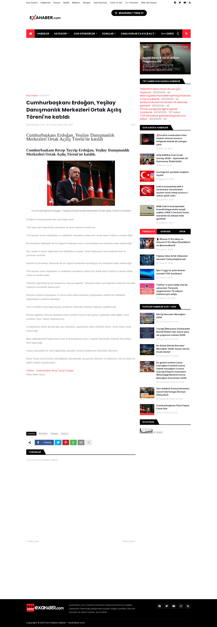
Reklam (76, 2)
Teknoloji (148, 231)
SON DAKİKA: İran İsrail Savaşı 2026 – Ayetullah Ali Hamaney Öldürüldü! (172, 158)
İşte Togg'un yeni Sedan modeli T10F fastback (170, 272)
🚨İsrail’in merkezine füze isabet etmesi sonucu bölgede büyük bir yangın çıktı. (171, 140)
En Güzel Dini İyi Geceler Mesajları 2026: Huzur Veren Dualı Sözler (173, 348)
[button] (178, 33)
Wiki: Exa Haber (149, 2)
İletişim (87, 2)
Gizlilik (66, 2)
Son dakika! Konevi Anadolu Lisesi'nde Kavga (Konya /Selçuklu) (172, 391)
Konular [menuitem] (108, 33)
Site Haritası (100, 2)
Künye (57, 2)
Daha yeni (33, 541)
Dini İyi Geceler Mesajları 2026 (170, 316)
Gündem (45, 95)
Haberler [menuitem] (43, 33)
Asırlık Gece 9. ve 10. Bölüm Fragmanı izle (160, 59)
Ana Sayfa (32, 2)
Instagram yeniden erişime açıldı (172, 174)
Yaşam (64, 433)
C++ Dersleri (131, 2)
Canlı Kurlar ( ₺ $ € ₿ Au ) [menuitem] (137, 33)
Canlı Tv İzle (116, 2)
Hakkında (46, 2)
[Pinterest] (65, 442)
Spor (182, 231)
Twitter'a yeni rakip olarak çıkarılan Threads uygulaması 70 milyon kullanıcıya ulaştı (172, 289)
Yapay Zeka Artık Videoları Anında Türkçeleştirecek (172, 258)
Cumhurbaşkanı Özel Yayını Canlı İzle (172, 407)
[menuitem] (30, 33)
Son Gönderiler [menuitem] (84, 33)
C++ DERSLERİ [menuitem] (169, 33)
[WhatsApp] (73, 442)
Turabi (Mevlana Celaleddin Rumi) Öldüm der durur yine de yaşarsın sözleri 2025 (173, 332)
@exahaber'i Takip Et (131, 12)
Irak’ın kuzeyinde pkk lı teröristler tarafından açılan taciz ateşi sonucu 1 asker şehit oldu (172, 191)
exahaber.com (76, 622)
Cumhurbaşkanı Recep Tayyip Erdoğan (55, 370)
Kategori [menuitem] (60, 33)
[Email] (81, 442)
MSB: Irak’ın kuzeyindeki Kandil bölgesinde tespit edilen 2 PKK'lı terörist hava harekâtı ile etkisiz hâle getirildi (172, 212)
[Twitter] (58, 442)
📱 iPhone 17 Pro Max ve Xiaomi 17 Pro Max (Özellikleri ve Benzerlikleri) (173, 242)
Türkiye (30, 370)
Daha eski (128, 541)
